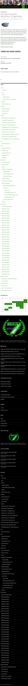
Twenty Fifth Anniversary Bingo (9, 99)
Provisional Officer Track (9, 197)
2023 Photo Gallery (6, 267)
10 (6, 303)
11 (10, 303)
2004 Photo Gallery (6, 222)
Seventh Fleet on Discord (6, 383)
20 (17, 305)
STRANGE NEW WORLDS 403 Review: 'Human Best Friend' (13, 373)
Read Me (3, 101)
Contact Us (4, 90)
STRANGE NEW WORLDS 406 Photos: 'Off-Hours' (11, 356)
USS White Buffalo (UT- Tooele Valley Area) (10, 138)
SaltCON (2, 399)
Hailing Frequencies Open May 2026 (8, 462)
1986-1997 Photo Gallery (7, 206)
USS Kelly (12, 51)
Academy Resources (6, 108)
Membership (3, 159)
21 (21, 305)
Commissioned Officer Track (10, 192)
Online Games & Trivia (6, 152)
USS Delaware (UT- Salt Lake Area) (8, 117)
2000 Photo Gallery (6, 213)
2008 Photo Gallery (6, 232)
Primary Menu (26, 6)
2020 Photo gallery (6, 260)
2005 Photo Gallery (6, 225)
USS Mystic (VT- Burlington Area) (8, 122)
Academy (2, 106)
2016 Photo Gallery (6, 250)
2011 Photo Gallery (6, 239)
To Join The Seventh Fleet (8, 199)
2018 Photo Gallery (6, 255)
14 (21, 303)
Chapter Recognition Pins (8, 173)
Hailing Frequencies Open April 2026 (8, 466)
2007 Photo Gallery (6, 229)
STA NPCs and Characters (7, 288)
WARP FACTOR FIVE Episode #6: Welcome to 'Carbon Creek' (13, 349)
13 (17, 303)
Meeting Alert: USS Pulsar (6, 62)
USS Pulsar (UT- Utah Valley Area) (8, 124)
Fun (8, 51)
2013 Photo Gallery (6, 243)
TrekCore (4, 346)
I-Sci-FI (2, 407)
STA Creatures (5, 285)
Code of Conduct (5, 164)
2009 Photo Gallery (6, 234)
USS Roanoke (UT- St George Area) (8, 129)
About (2, 87)
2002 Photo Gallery (6, 218)
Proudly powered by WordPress (6, 684)
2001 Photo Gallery (6, 215)
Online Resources (5, 155)
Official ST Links (5, 150)
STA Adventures (5, 281)
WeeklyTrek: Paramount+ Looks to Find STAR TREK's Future (13, 353)
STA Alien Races (5, 283)
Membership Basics (6, 178)
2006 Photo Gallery (6, 227)
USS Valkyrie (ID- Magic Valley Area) (9, 136)
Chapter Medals (6, 171)
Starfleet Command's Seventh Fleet (10, 7)
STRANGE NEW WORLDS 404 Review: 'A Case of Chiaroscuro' (13, 369)
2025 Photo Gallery (6, 271)
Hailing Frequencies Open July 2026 (8, 455)
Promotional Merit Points (7, 180)
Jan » (26, 311)
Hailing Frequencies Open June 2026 (8, 459)
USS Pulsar (18, 51)
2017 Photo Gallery (6, 253)
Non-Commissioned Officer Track (11, 194)
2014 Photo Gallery (6, 246)
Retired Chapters (6, 97)
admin (12, 19)
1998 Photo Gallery (6, 208)
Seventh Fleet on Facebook (6, 386)
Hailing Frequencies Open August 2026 (8, 452)
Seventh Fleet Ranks (6, 183)
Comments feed (4, 423)
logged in (8, 71)
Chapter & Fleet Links (6, 148)
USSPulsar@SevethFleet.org (17, 34)
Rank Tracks (5, 187)
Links (2, 145)
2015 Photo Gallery (6, 248)
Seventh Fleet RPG (4, 276)
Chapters (3, 51)
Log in (2, 418)
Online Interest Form (6, 143)
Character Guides (5, 111)
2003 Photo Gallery (6, 220)
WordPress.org (4, 425)
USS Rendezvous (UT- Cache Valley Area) (10, 127)
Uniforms (4, 201)
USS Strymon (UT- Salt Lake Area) (8, 131)
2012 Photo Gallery (6, 241)
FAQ (3, 92)
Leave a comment (19, 19)
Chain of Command (6, 162)
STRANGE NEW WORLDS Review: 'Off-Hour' (10, 351)
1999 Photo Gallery (6, 211)
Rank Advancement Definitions (9, 185)
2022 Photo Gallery (6, 264)
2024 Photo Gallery (6, 269)
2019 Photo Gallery (6, 257)
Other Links (4, 157)
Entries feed (3, 421)
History (3, 94)
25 (10, 307)
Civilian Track (7, 190)
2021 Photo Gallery (6, 262)
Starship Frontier (4, 410)
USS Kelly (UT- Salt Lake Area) (8, 120)
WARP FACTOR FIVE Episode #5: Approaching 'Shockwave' (13, 371)
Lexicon (3, 166)
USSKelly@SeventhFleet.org (7, 43)
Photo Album (3, 204)
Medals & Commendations (7, 169)
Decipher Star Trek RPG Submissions (9, 278)
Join (1, 141)
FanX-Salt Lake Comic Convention (7, 397)
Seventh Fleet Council (6, 104)
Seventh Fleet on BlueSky (6, 381)
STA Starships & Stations (7, 290)
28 (21, 307)
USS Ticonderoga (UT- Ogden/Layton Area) (10, 134)
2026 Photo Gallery (6, 274)
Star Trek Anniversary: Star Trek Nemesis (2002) (10, 57)
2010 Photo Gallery (6, 236)
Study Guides (4, 113)
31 (6, 309)
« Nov (2, 311)
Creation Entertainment (5, 394)
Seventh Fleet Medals (7, 176)
